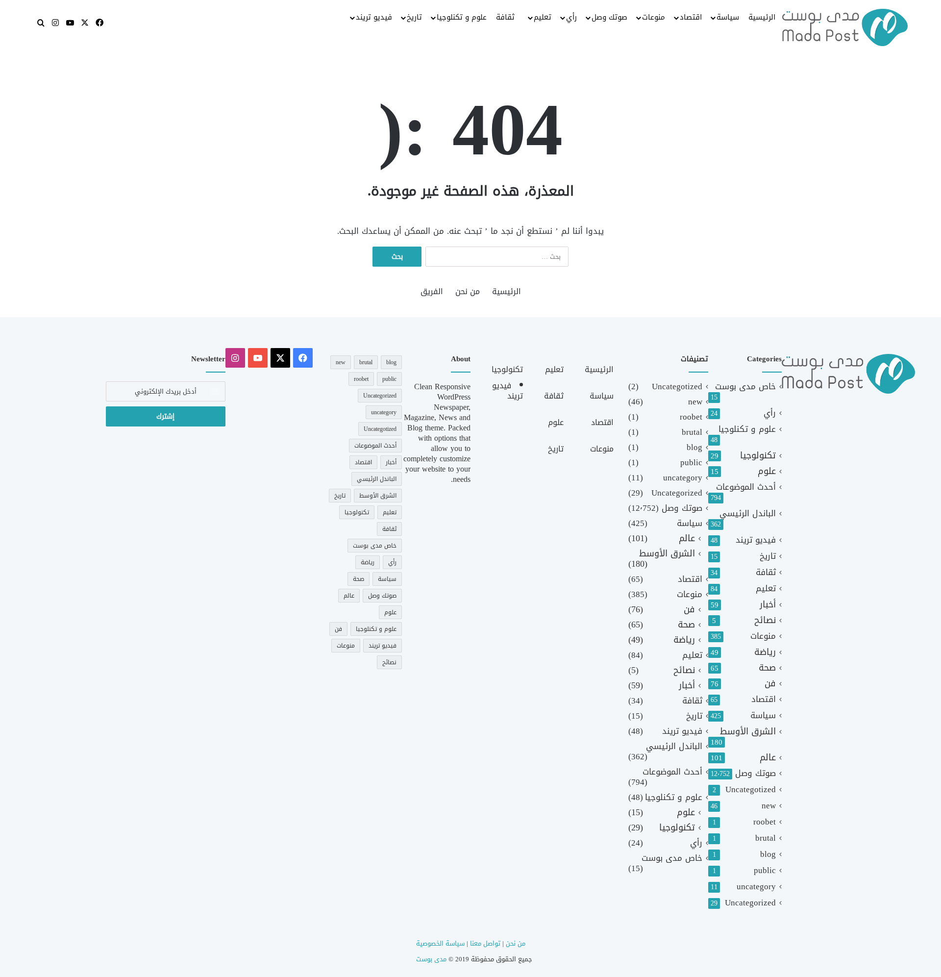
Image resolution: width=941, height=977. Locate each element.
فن (770, 683)
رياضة (765, 652)
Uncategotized (750, 789)
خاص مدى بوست (745, 386)
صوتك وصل (609, 17)
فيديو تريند (374, 17)
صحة (767, 668)
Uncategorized (750, 903)
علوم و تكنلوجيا (462, 17)
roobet (764, 822)
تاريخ (414, 17)
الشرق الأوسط (748, 731)
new (769, 806)
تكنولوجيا (758, 456)
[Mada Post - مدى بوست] (845, 27)
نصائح (765, 620)
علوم (767, 471)
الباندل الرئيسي (747, 513)
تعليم (542, 17)
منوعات (653, 17)
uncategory (756, 886)
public (765, 870)
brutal (765, 838)
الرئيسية (761, 17)
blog (768, 854)
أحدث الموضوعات (746, 487)
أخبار (768, 605)
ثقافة (505, 17)
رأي (571, 17)
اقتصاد (691, 17)
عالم (768, 757)
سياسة (728, 17)
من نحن (467, 291)
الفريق (432, 291)
